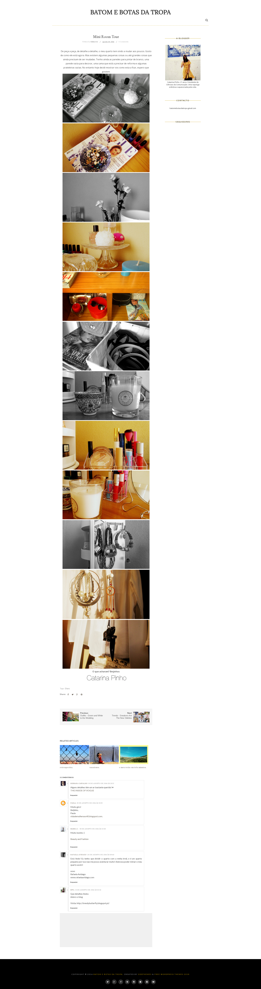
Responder (73, 795)
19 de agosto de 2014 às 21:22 (101, 783)
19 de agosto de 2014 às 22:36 (93, 829)
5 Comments (123, 42)
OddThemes (145, 974)
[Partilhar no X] (72, 694)
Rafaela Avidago (78, 855)
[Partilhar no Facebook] (68, 694)
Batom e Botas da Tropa (130, 12)
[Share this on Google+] (77, 694)
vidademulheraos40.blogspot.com (86, 816)
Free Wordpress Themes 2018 (172, 974)
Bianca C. (74, 829)
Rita (72, 890)
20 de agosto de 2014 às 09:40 (100, 855)
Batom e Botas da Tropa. (108, 974)
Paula (73, 803)
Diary (67, 688)
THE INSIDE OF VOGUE (82, 790)
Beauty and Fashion (79, 839)
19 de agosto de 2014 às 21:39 (89, 803)
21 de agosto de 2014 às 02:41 (88, 890)
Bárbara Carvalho (79, 783)
